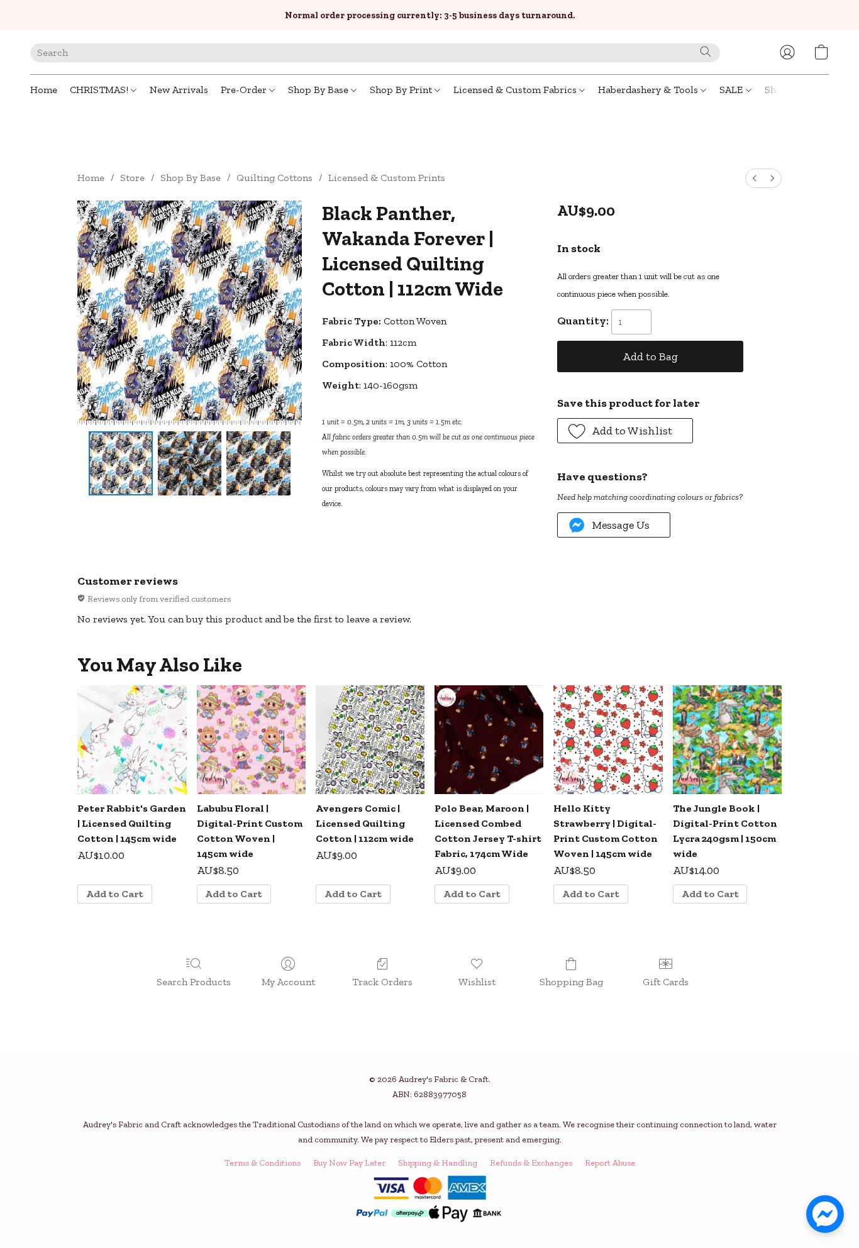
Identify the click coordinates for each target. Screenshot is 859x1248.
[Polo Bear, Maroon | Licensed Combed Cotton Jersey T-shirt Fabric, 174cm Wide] (489, 739)
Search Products (194, 982)
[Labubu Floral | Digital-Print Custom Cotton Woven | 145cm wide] (251, 739)
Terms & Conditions (262, 1162)
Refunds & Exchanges (531, 1162)
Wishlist (477, 982)
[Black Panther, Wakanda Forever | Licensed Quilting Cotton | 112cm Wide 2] (258, 463)
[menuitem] (754, 178)
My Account (288, 982)
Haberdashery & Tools (649, 90)
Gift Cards (666, 982)
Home (43, 90)
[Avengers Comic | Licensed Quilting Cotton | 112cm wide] (370, 739)
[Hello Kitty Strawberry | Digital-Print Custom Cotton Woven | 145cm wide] (607, 739)
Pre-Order (245, 90)
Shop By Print (402, 90)
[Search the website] (705, 51)
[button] (787, 52)
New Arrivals (179, 90)
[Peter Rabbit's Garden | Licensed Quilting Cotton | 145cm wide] (131, 739)
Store (132, 178)
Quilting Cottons (274, 178)
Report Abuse (610, 1162)
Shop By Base (319, 90)
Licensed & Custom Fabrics (516, 90)
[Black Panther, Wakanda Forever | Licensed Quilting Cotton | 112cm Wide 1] (190, 463)
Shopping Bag (571, 982)
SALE (732, 90)
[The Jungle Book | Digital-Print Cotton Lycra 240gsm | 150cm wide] (727, 739)
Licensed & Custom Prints (386, 178)
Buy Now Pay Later (349, 1162)
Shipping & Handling (437, 1162)
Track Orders (382, 982)
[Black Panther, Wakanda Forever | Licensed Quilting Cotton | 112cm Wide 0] (121, 463)
